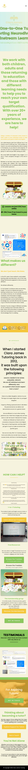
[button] (26, 6)
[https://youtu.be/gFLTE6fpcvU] (14, 190)
